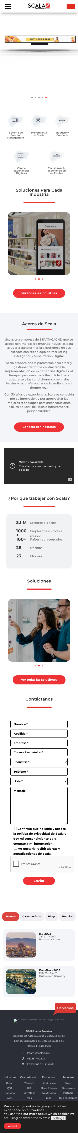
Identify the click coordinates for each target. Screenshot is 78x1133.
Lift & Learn (49, 1083)
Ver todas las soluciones (39, 680)
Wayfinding (48, 1093)
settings (58, 1118)
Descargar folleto (39, 89)
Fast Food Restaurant (34, 267)
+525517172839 (36, 1058)
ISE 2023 (45, 933)
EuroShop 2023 (49, 970)
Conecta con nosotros (39, 427)
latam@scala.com (38, 1052)
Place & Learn (49, 1088)
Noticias (67, 916)
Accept (12, 1126)
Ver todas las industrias (39, 293)
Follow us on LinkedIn (40, 1064)
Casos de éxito (31, 916)
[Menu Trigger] (8, 6)
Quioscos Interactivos (37, 654)
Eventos (10, 916)
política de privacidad (33, 833)
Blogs (51, 916)
